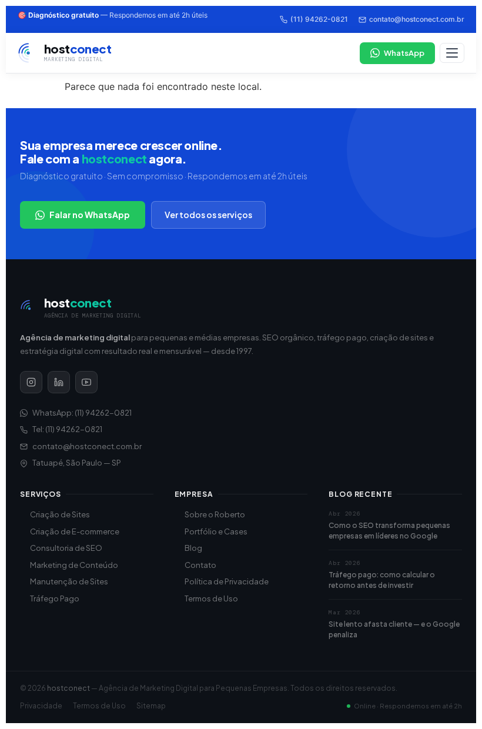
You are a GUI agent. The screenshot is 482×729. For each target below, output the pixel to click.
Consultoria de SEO (66, 548)
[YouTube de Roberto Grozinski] (86, 382)
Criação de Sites (60, 514)
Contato (200, 565)
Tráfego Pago (54, 598)
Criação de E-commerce (74, 531)
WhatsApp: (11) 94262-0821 (82, 412)
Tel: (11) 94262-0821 (67, 429)
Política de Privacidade (227, 581)
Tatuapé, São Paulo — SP (76, 462)
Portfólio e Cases (216, 531)
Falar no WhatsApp (89, 214)
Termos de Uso (211, 598)
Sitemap (151, 705)
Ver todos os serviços (208, 214)
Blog (193, 548)
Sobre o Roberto (215, 514)
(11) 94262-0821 (319, 19)
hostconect (68, 688)
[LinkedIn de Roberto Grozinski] (59, 382)
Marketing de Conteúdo (74, 565)
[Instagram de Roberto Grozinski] (31, 382)
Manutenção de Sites (69, 581)
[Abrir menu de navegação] (452, 53)
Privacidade (41, 705)
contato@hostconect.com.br (416, 19)
